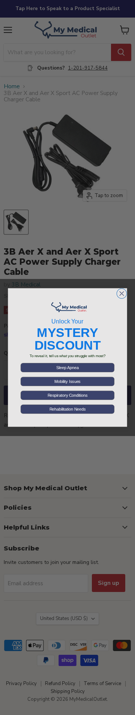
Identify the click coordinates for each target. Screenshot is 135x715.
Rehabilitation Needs (68, 409)
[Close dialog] (121, 293)
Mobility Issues (67, 381)
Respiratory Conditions (67, 395)
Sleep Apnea (67, 367)
